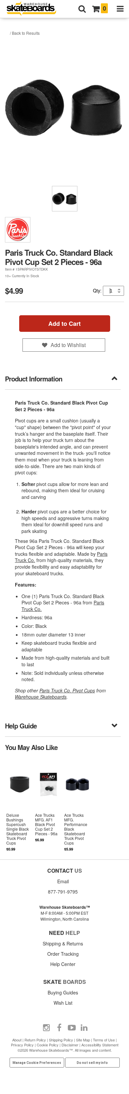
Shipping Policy (61, 1039)
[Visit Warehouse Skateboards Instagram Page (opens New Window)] (47, 1028)
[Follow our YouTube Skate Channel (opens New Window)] (72, 1028)
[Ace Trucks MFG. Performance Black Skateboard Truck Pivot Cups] (77, 805)
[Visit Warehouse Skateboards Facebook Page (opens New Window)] (59, 1028)
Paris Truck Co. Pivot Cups (67, 690)
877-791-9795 (63, 891)
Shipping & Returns (63, 943)
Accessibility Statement (99, 1044)
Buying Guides (63, 992)
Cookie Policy (48, 1044)
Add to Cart (64, 323)
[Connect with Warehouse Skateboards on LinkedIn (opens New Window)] (84, 1028)
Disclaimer (70, 1044)
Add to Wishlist (68, 345)
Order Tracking (63, 953)
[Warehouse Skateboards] (35, 9)
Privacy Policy (22, 1044)
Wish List (63, 1002)
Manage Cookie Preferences (37, 1063)
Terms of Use (104, 1039)
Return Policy (35, 1039)
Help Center (62, 964)
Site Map (83, 1039)
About (17, 1039)
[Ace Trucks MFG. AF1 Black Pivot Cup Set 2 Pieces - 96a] (48, 805)
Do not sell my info (92, 1063)
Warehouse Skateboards (40, 696)
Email (63, 881)
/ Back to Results (25, 33)
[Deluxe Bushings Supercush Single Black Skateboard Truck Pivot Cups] (19, 805)
